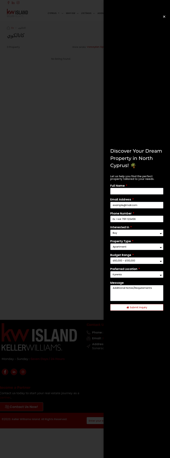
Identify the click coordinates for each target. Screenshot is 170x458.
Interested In (120, 227)
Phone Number (121, 213)
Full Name (117, 186)
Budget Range (121, 255)
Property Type (120, 241)
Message (117, 283)
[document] (85, 229)
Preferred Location (124, 269)
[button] (164, 16)
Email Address (121, 199)
